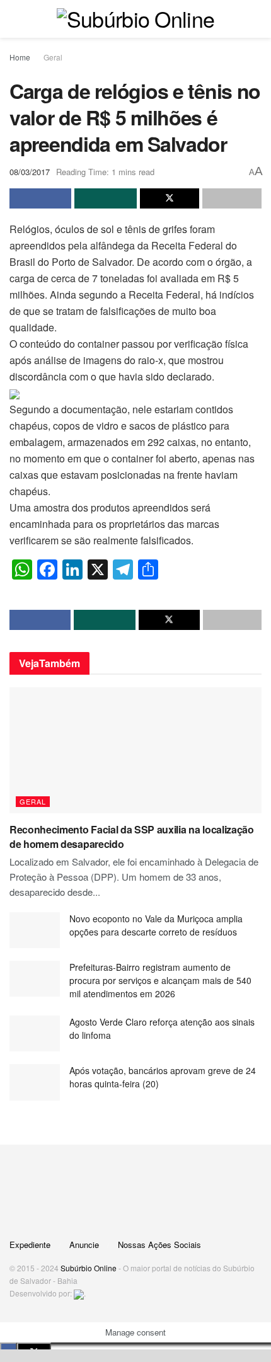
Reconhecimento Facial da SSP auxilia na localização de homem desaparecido (131, 836)
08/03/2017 (29, 172)
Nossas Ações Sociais (159, 1244)
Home (19, 57)
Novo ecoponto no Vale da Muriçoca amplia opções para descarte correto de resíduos (156, 925)
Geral (52, 57)
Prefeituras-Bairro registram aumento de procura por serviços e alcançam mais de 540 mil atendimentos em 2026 (160, 980)
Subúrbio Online (89, 1267)
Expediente (29, 1244)
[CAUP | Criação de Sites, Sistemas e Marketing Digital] (79, 1293)
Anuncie (84, 1244)
